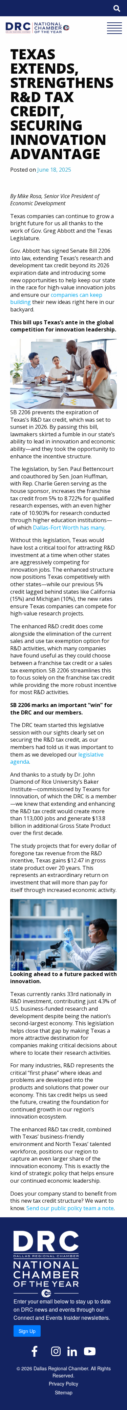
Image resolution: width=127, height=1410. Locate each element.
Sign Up (27, 1331)
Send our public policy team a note (70, 1208)
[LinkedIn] (72, 1350)
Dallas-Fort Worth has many (68, 527)
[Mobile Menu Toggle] (114, 29)
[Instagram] (56, 1350)
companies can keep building (56, 298)
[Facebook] (34, 1350)
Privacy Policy (63, 1383)
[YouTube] (90, 1350)
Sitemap (63, 1392)
